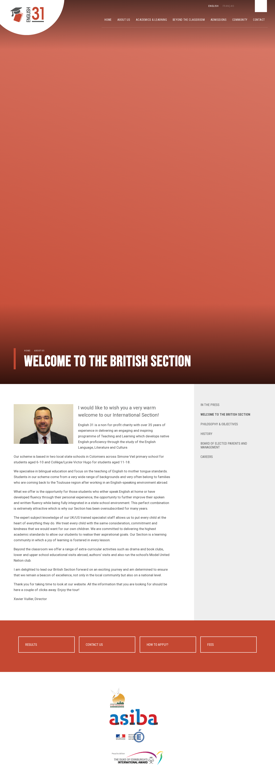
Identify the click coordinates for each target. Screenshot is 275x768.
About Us (39, 350)
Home (27, 350)
